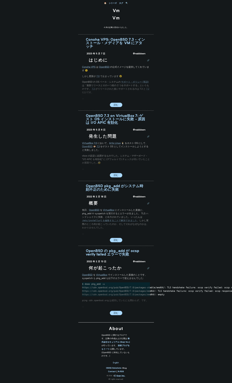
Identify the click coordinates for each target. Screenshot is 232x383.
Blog (124, 368)
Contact (112, 372)
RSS (121, 372)
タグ (121, 3)
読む (116, 104)
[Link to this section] (148, 60)
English (116, 362)
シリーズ (113, 3)
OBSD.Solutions (113, 368)
